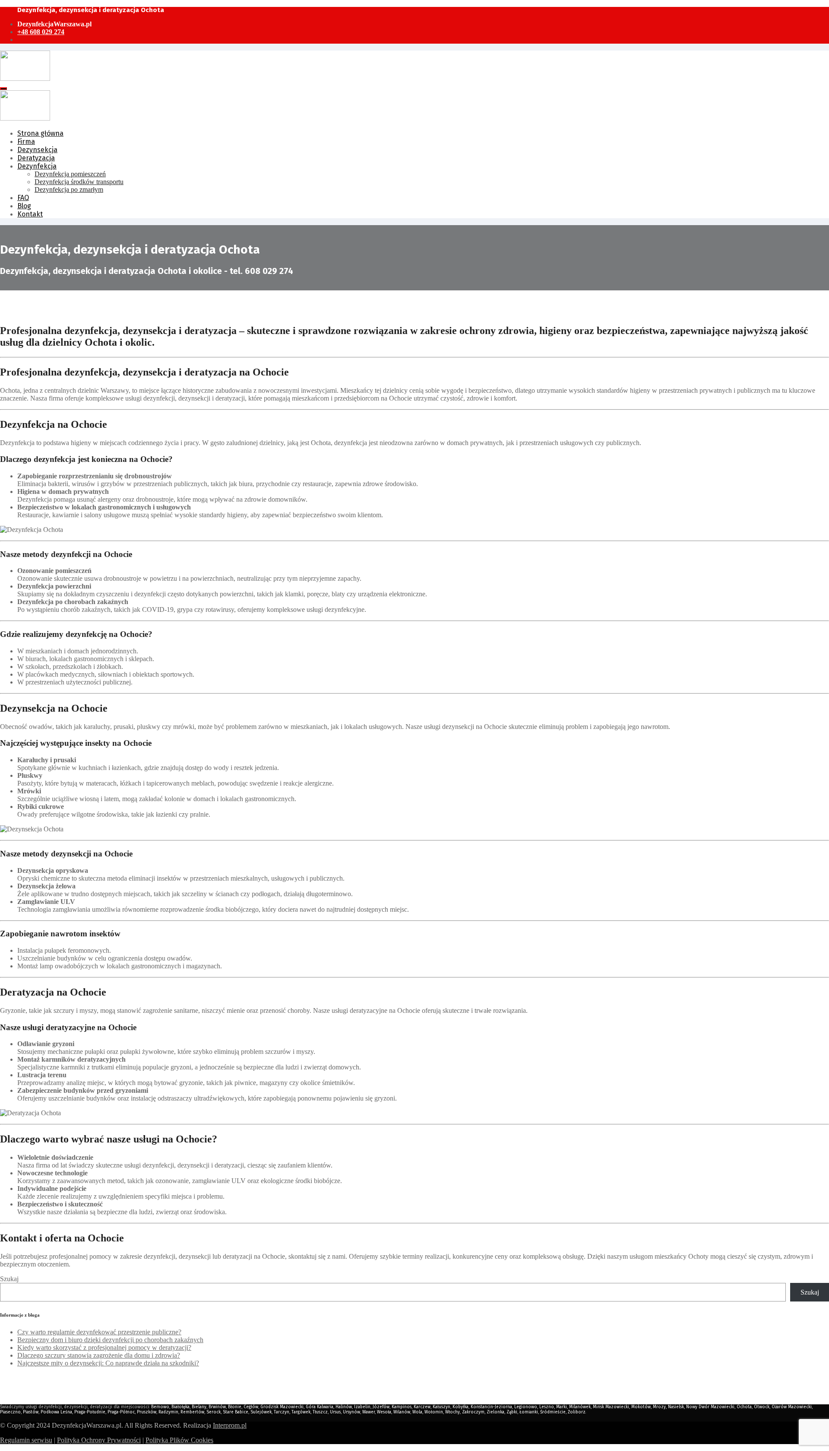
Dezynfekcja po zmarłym (69, 189)
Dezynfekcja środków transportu (79, 181)
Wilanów (401, 1412)
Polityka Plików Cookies (179, 1440)
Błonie (234, 1407)
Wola (417, 1412)
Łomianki (528, 1412)
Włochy (452, 1412)
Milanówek (580, 1407)
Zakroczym (473, 1412)
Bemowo (160, 1407)
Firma (26, 141)
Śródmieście (553, 1412)
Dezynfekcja (37, 166)
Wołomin (433, 1412)
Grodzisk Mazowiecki (282, 1407)
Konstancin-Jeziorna (491, 1407)
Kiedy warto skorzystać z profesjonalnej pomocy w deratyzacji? (104, 1347)
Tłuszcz (320, 1412)
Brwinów (217, 1407)
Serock (213, 1412)
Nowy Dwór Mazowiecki (710, 1407)
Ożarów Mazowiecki (792, 1407)
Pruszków (146, 1412)
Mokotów (641, 1407)
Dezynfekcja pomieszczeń (70, 174)
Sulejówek (261, 1412)
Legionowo (525, 1407)
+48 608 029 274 (40, 31)
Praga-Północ (121, 1412)
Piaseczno (10, 1412)
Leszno (546, 1407)
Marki (561, 1407)
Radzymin (168, 1412)
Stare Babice (235, 1412)
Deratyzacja (36, 158)
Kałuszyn (441, 1407)
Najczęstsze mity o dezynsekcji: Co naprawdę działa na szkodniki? (108, 1363)
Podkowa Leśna (56, 1412)
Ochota (744, 1407)
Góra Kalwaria (319, 1407)
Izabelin (362, 1407)
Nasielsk (676, 1407)
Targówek (300, 1412)
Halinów (343, 1407)
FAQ (23, 198)
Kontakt (30, 214)
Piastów (30, 1412)
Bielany (199, 1407)
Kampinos (401, 1407)
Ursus (335, 1412)
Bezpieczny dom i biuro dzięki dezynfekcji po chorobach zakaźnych (110, 1339)
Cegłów (251, 1407)
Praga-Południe (89, 1412)
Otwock (761, 1407)
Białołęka (180, 1407)
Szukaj (9, 1278)
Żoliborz (576, 1412)
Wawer (368, 1412)
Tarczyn (281, 1412)
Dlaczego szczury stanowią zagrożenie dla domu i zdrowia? (98, 1355)
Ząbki (511, 1412)
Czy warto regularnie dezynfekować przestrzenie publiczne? (99, 1332)
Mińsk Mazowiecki (611, 1407)
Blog (24, 206)
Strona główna (40, 133)
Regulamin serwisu (26, 1440)
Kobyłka (460, 1407)
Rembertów (192, 1412)
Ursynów (351, 1412)
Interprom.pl (230, 1425)
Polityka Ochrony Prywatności (99, 1440)
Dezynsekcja (37, 150)
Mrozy (659, 1407)
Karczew (422, 1407)
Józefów (381, 1407)
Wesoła (384, 1412)
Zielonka (495, 1412)
